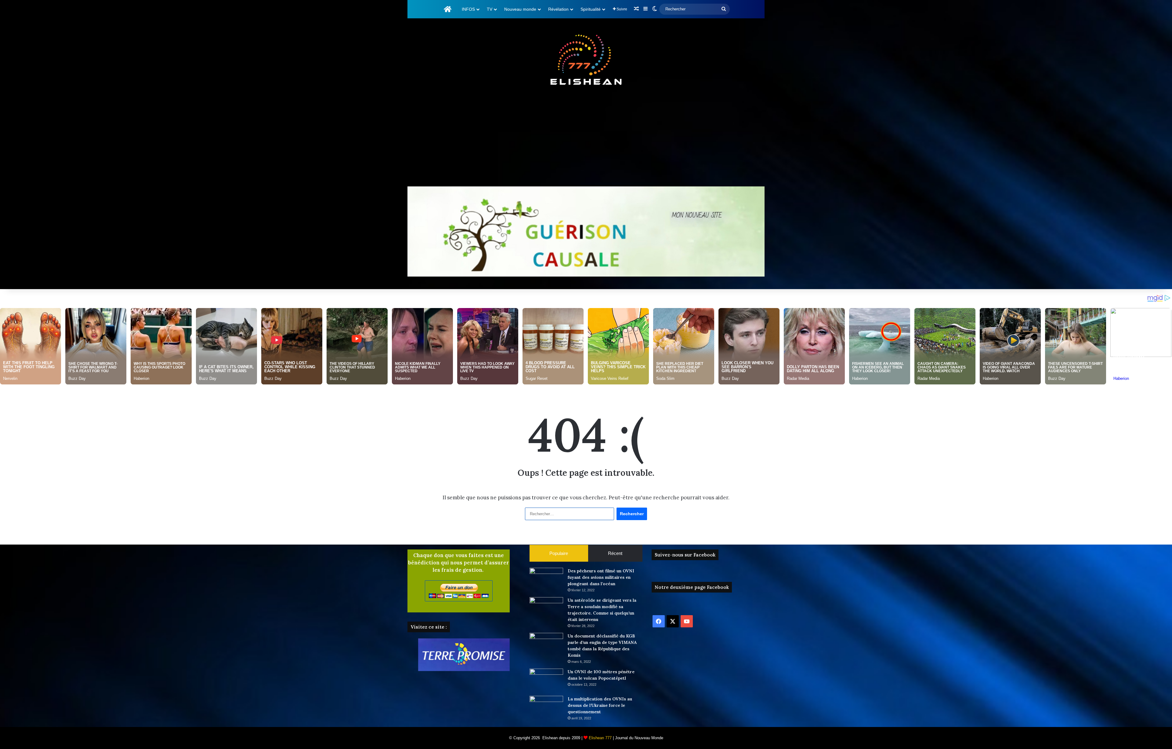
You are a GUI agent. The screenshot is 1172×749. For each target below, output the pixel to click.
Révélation (558, 9)
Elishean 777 (600, 738)
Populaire (558, 553)
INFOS (468, 9)
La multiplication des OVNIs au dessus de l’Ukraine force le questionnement (600, 705)
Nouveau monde (520, 9)
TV (489, 9)
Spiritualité (591, 9)
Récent (615, 553)
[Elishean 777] (586, 61)
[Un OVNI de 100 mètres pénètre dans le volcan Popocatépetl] (546, 680)
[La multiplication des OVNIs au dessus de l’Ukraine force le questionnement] (546, 707)
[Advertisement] (586, 137)
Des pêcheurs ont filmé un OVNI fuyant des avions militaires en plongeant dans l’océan (601, 577)
